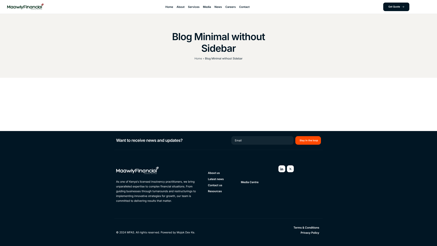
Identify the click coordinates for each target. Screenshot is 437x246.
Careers (230, 6)
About (181, 6)
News (218, 6)
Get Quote (394, 6)
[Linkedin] (281, 168)
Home (169, 6)
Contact (244, 6)
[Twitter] (290, 168)
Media (207, 6)
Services (194, 6)
